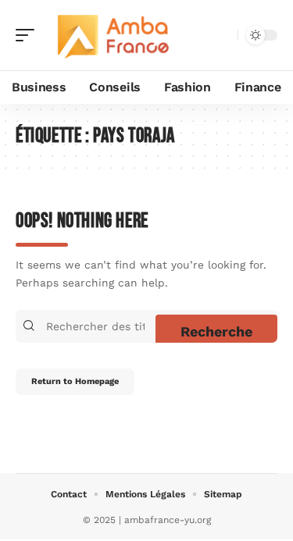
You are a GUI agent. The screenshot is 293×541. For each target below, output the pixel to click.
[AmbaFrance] (112, 35)
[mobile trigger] (29, 35)
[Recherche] (223, 35)
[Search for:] (98, 326)
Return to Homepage (75, 381)
